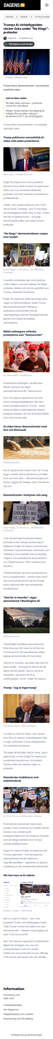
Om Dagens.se (11, 1009)
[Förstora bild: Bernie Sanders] (46, 790)
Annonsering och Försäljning (18, 1018)
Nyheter (24, 17)
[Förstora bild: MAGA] (46, 345)
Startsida (9, 17)
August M (12, 38)
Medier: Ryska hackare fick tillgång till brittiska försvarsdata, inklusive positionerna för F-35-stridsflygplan (25, 113)
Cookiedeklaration (12, 1005)
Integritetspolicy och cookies (18, 1014)
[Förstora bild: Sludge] (46, 439)
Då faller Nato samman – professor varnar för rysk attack (24, 104)
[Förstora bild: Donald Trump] (46, 697)
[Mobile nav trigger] (47, 5)
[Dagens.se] (22, 5)
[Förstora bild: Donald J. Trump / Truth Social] (46, 885)
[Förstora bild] (46, 151)
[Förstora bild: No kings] (46, 246)
